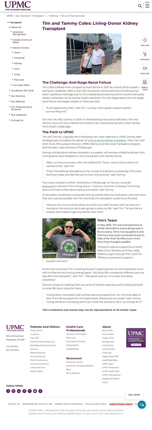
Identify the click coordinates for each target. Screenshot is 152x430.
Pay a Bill (34, 338)
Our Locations (18, 114)
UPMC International (111, 375)
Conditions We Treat (22, 90)
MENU (147, 2)
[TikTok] (40, 391)
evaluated (48, 186)
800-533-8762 (12, 350)
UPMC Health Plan (110, 371)
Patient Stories (21, 47)
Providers (144, 60)
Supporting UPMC (110, 356)
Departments (72, 345)
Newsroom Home (74, 362)
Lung (17, 74)
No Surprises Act (38, 356)
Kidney (18, 63)
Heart (17, 52)
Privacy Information (96, 404)
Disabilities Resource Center (43, 345)
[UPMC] (17, 5)
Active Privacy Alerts (121, 404)
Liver (17, 68)
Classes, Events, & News (22, 41)
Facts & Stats (108, 334)
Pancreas (19, 79)
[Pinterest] (24, 391)
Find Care (145, 45)
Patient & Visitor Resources (42, 341)
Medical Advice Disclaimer (69, 404)
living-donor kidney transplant (108, 140)
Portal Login (145, 89)
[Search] (140, 6)
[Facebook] (8, 391)
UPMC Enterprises (110, 367)
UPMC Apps (107, 364)
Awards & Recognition (19, 33)
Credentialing (72, 349)
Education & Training (75, 341)
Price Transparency (39, 360)
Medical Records (37, 353)
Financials (106, 353)
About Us (16, 27)
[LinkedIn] (19, 391)
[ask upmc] (142, 405)
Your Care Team (21, 85)
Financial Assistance (39, 364)
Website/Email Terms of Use (37, 404)
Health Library (36, 371)
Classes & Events (37, 367)
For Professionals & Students (21, 108)
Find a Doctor (36, 330)
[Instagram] (13, 391)
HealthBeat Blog (109, 360)
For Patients (18, 101)
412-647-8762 (12, 346)
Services (34, 349)
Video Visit (144, 74)
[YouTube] (35, 391)
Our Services (18, 96)
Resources (71, 338)
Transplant (16, 22)
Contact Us (17, 120)
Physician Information (76, 334)
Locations (34, 334)
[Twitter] (30, 391)
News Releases (73, 373)
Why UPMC (107, 330)
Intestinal (19, 58)
